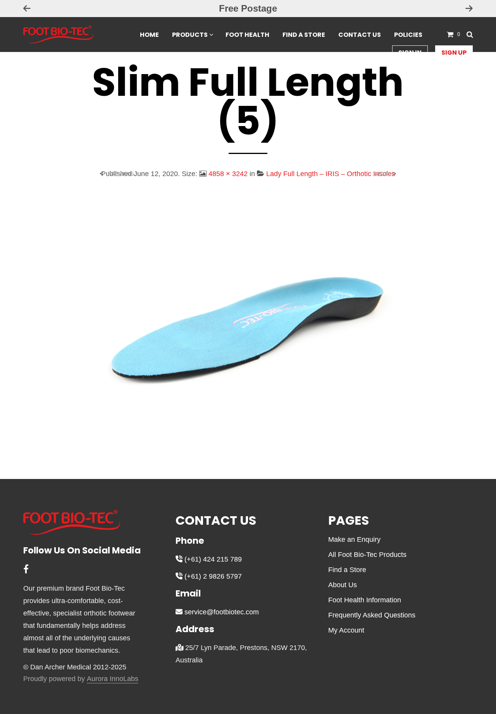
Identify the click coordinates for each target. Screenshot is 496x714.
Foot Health (247, 34)
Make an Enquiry (354, 539)
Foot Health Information (364, 600)
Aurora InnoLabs (112, 679)
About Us (342, 585)
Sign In (410, 52)
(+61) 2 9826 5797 (212, 576)
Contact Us (359, 34)
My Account (346, 630)
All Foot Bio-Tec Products (367, 554)
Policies (408, 34)
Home (149, 34)
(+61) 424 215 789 (212, 559)
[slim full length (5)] (247, 323)
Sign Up (454, 52)
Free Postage (248, 8)
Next (381, 173)
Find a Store (303, 34)
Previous (121, 173)
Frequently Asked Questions (371, 615)
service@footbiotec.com (221, 612)
